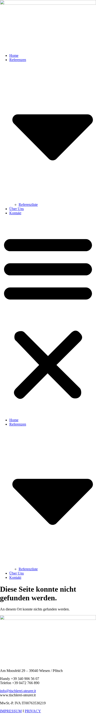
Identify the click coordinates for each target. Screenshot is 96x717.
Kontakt (15, 213)
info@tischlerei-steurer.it (18, 691)
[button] (48, 316)
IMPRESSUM (11, 711)
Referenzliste (28, 205)
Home (13, 56)
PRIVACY (33, 711)
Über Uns (16, 209)
